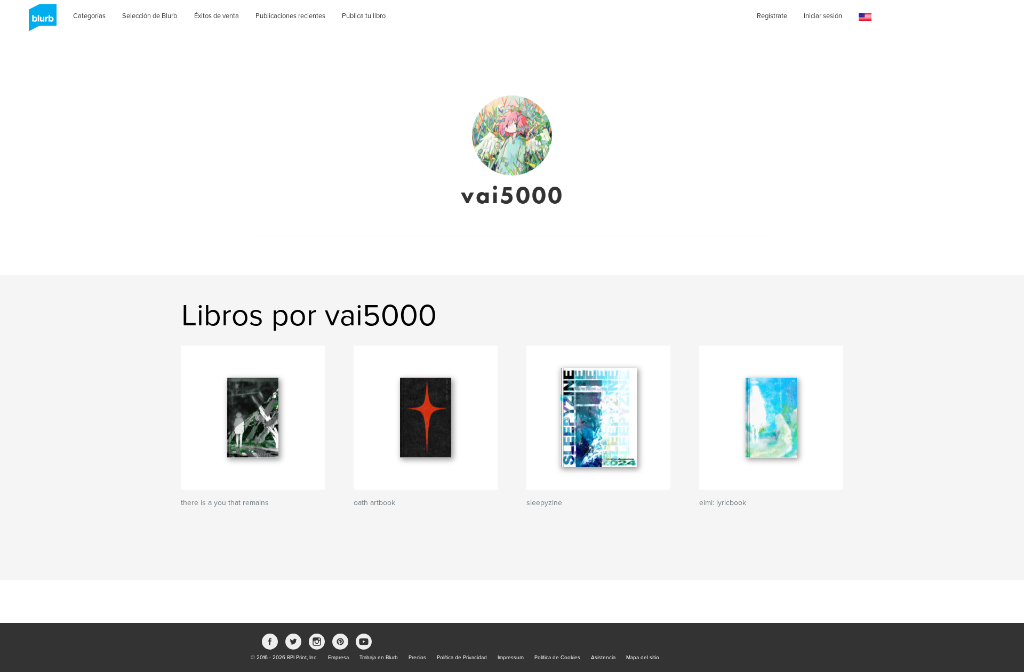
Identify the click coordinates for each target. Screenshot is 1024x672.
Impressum (511, 657)
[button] (865, 17)
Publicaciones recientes (290, 16)
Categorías (89, 16)
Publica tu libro (364, 16)
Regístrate (772, 16)
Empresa (338, 657)
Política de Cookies (557, 657)
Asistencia (603, 657)
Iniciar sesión (823, 16)
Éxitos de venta (216, 16)
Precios (417, 657)
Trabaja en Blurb (378, 657)
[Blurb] (39, 21)
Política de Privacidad (462, 657)
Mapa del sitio (642, 657)
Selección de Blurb (149, 16)
